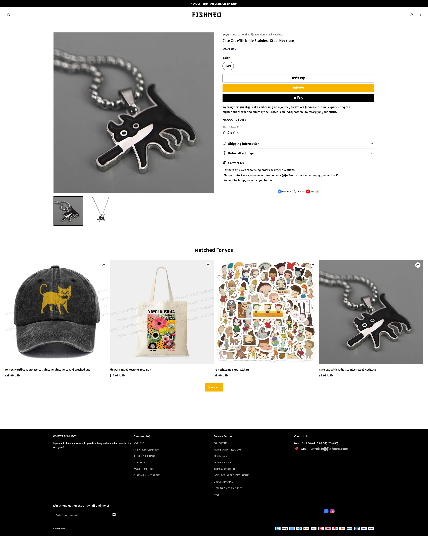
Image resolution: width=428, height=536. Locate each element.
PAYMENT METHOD (143, 468)
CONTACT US (220, 443)
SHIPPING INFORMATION (146, 449)
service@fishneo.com (329, 448)
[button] (8, 15)
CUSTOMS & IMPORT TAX (146, 475)
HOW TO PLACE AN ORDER (228, 488)
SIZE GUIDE (139, 462)
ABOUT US (138, 443)
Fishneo (62, 528)
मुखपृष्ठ (226, 34)
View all (214, 387)
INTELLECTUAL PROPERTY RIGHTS (231, 475)
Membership (220, 456)
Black (228, 66)
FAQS (216, 494)
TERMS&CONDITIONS (225, 468)
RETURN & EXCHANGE (145, 456)
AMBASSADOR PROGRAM (227, 449)
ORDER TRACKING (223, 481)
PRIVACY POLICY (222, 462)
